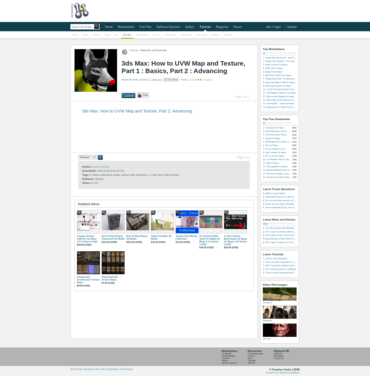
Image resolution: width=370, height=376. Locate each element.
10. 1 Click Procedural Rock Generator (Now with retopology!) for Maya (296, 89)
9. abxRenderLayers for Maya (277, 86)
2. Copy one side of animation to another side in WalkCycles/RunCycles (296, 262)
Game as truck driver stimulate (279, 204)
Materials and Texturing (153, 50)
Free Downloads (255, 353)
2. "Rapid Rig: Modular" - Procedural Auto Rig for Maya (288, 61)
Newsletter (279, 356)
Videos (225, 360)
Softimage (186, 35)
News (265, 223)
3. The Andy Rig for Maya (275, 135)
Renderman (142, 35)
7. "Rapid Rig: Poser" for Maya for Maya (281, 79)
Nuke (107, 35)
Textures (226, 358)
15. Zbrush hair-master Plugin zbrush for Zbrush (285, 177)
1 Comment (128, 95)
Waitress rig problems (275, 193)
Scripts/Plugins (228, 356)
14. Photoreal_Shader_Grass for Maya (281, 173)
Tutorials (205, 27)
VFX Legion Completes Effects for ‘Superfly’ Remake (289, 232)
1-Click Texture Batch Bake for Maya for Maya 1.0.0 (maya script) (235, 240)
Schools (251, 363)
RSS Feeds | (77, 369)
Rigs (285, 53)
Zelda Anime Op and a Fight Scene (281, 197)
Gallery (189, 27)
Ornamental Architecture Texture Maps (88, 280)
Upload (292, 27)
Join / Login (273, 27)
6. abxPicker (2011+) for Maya (277, 75)
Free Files (145, 27)
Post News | (113, 369)
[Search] (96, 26)
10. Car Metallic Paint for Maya (277, 159)
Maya (85, 35)
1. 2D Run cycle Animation (275, 258)
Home (109, 27)
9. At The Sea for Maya (273, 156)
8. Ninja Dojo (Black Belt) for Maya (279, 82)
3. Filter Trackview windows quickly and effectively (286, 265)
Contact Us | (272, 372)
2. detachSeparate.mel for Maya (278, 131)
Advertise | (89, 369)
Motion (215, 35)
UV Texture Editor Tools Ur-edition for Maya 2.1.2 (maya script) (209, 240)
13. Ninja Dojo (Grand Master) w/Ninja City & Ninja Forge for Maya (294, 100)
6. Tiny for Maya (270, 145)
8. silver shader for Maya (274, 152)
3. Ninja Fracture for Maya (275, 64)
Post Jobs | (101, 369)
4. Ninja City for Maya (273, 68)
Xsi (116, 35)
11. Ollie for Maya (271, 163)
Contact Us (279, 358)
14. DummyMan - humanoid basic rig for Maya (284, 103)
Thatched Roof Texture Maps (110, 278)
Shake (96, 35)
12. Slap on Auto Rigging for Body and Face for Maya (287, 96)
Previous (84, 157)
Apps (288, 123)
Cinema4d (201, 35)
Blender (228, 35)
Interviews (281, 223)
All (264, 53)
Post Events (126, 369)
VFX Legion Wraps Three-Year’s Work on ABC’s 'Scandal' (292, 235)
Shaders (292, 53)
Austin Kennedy (130, 79)
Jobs (250, 358)
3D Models (271, 53)
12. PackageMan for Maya (275, 166)
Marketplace (126, 27)
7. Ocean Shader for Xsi (274, 149)
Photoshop (171, 35)
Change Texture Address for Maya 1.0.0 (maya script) (87, 239)
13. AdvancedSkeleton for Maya (278, 170)
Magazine (222, 27)
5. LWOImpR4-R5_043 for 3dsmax (279, 142)
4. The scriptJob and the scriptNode (279, 269)
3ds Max (127, 35)
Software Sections (168, 27)
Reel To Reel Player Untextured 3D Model (113, 237)
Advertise (278, 353)
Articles (272, 223)
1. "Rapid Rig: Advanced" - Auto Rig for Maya (284, 58)
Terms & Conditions (289, 372)
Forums (251, 356)
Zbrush (157, 35)
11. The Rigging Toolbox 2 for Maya (279, 93)
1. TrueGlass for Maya (273, 128)
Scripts (279, 53)
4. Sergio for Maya (271, 138)
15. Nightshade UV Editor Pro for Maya (281, 107)
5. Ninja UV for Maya (272, 72)
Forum (237, 27)
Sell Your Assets (229, 363)
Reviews (291, 223)
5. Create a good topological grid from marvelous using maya (291, 272)
